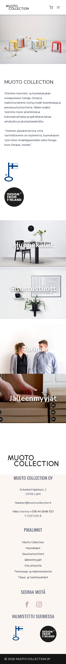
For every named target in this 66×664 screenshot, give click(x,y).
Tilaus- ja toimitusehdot (33, 577)
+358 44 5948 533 (42, 511)
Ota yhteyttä (33, 565)
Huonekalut (33, 548)
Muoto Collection (33, 542)
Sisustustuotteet (33, 554)
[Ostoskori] (51, 7)
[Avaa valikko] (58, 7)
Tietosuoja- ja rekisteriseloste (33, 571)
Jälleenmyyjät (33, 560)
